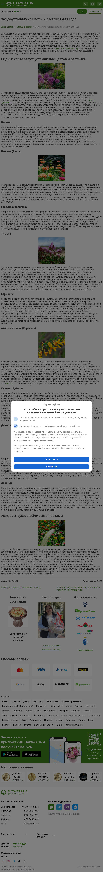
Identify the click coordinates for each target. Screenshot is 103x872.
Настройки (51, 466)
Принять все (51, 459)
